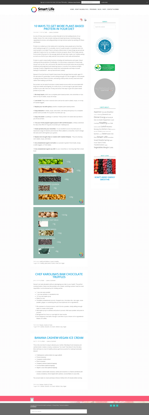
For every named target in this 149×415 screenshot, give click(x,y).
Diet (110, 114)
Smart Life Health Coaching (42, 9)
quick (110, 131)
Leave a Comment (53, 32)
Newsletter (113, 129)
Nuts (95, 131)
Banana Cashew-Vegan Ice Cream (59, 338)
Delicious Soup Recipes (74, 2)
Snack (96, 140)
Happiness (106, 120)
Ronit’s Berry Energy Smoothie (105, 178)
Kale (111, 123)
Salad (104, 133)
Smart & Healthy (54, 261)
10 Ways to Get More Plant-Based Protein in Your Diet (59, 27)
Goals (101, 120)
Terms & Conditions (64, 405)
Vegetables (98, 147)
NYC (97, 131)
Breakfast (110, 112)
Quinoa (96, 134)
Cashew (42, 326)
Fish (98, 120)
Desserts (47, 326)
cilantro (95, 114)
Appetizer (98, 112)
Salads (109, 134)
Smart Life (58, 263)
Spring (106, 140)
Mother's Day (59, 326)
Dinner (97, 117)
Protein (53, 263)
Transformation (99, 145)
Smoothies (110, 137)
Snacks (101, 140)
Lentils (98, 126)
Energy (103, 117)
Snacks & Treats (48, 325)
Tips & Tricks (101, 142)
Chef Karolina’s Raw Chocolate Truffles (59, 275)
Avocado (104, 112)
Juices (108, 123)
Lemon (95, 126)
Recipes (41, 325)
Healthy (42, 263)
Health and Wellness (45, 261)
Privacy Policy (56, 405)
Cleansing (99, 114)
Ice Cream (52, 326)
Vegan (62, 263)
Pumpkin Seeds (105, 131)
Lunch (103, 126)
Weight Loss (108, 147)
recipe (100, 133)
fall (106, 117)
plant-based (48, 263)
